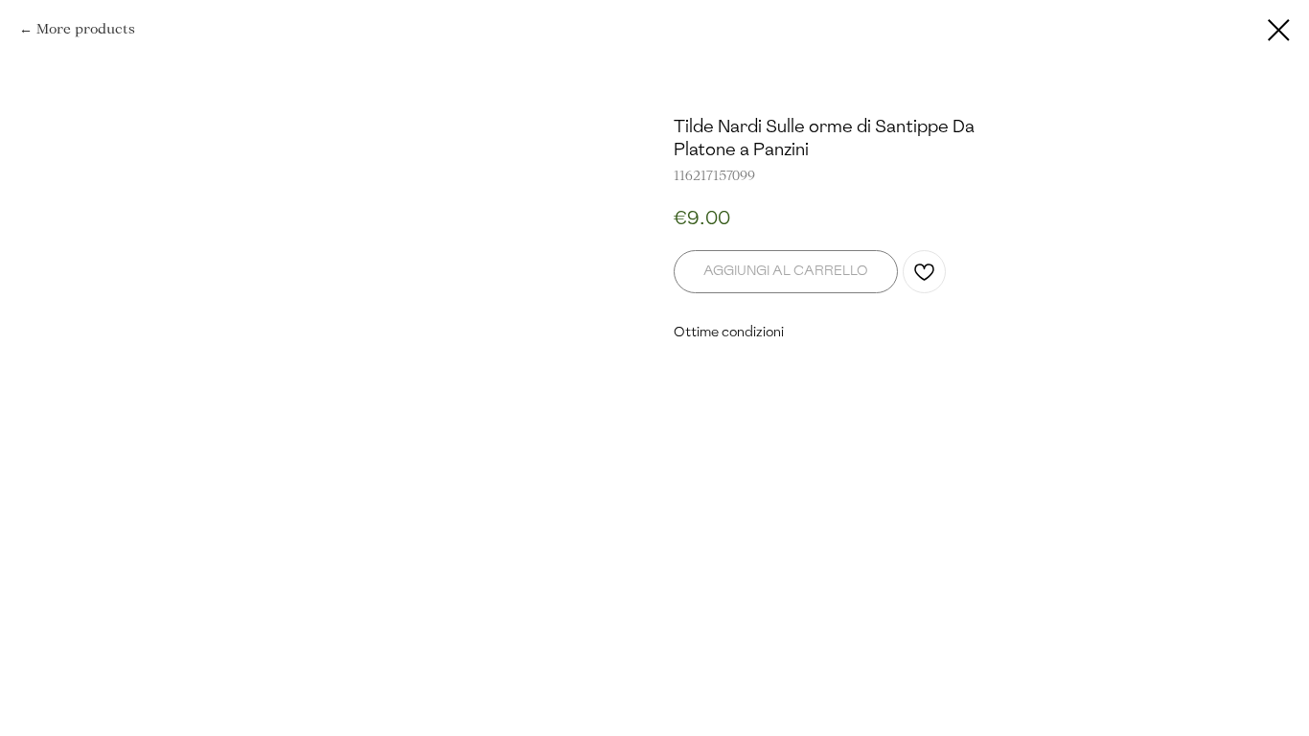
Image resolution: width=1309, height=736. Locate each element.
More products (85, 28)
